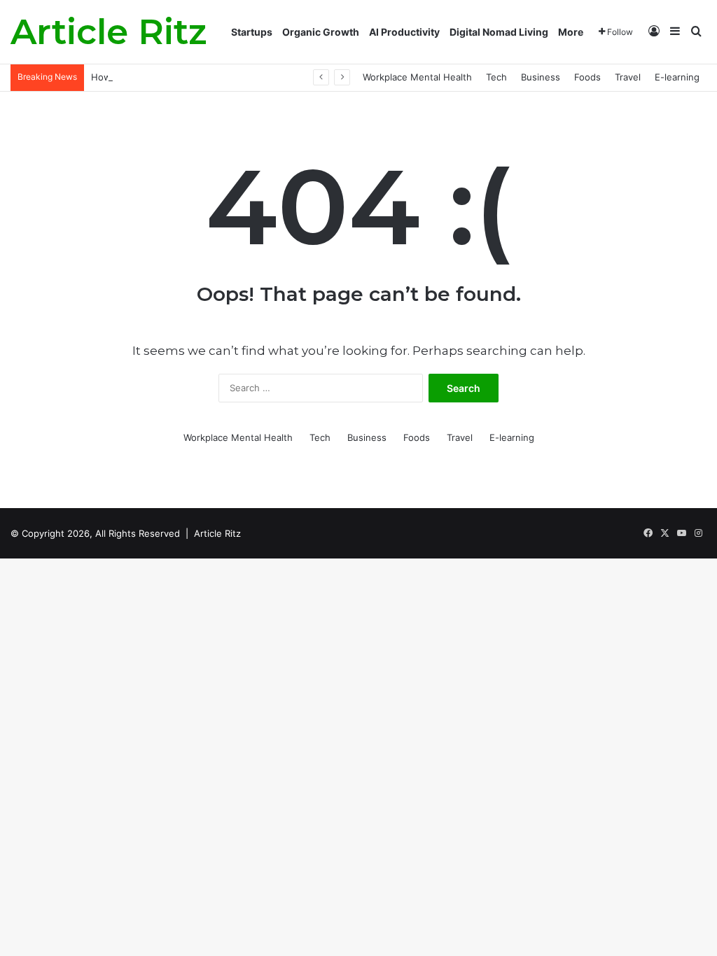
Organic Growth (320, 32)
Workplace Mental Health (417, 77)
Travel (628, 77)
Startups (251, 32)
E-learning (677, 77)
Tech (496, 77)
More (570, 32)
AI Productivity (404, 32)
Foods (587, 77)
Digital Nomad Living (499, 32)
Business (540, 77)
